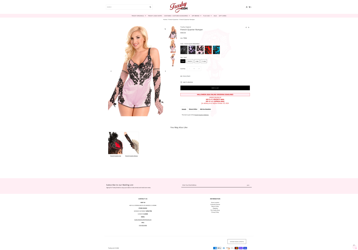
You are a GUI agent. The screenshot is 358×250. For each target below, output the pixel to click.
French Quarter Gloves (131, 156)
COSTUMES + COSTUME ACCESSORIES (176, 16)
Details (184, 109)
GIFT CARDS (222, 16)
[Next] (165, 71)
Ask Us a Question (205, 109)
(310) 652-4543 (143, 225)
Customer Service (215, 204)
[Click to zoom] (165, 29)
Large (196, 61)
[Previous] (111, 71)
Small (182, 61)
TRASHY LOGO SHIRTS (155, 16)
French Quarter (173, 19)
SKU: (181, 38)
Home (165, 19)
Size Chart (186, 76)
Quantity (182, 68)
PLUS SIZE (206, 16)
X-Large (204, 61)
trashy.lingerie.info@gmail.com (142, 220)
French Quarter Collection (201, 115)
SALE (215, 16)
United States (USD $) (237, 241)
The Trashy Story (215, 210)
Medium (190, 61)
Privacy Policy (215, 212)
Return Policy (193, 109)
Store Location (215, 202)
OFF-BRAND (195, 16)
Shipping (215, 208)
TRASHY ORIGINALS (138, 16)
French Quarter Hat (115, 156)
